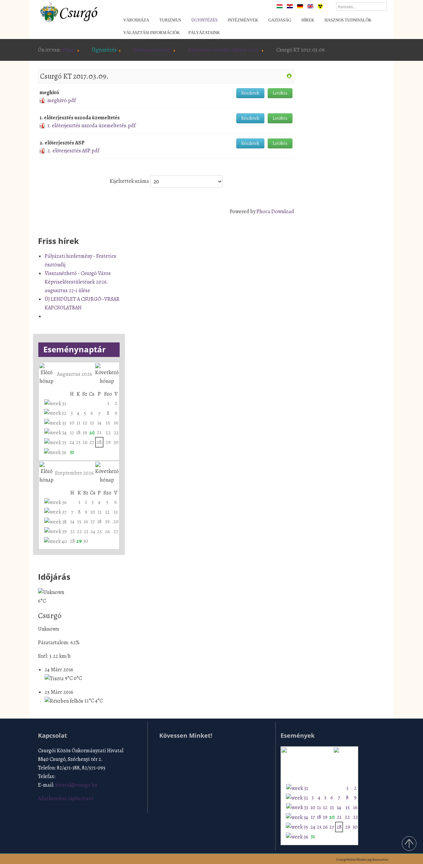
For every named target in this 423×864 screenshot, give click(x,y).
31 (72, 452)
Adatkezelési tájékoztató (66, 798)
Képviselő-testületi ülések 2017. (223, 50)
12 (85, 422)
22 (108, 432)
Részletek (250, 93)
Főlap (69, 50)
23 (116, 432)
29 (108, 442)
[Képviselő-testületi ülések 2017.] (289, 75)
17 (72, 432)
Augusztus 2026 (74, 374)
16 (116, 422)
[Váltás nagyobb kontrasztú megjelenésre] (320, 6)
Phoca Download (275, 211)
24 (71, 442)
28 (99, 442)
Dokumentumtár (152, 50)
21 (99, 432)
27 (91, 442)
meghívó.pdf (61, 100)
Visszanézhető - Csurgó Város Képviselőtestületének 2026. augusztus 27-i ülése (78, 282)
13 (92, 422)
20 (92, 432)
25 (78, 442)
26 (85, 442)
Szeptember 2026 (74, 473)
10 (71, 422)
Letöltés (280, 93)
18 (78, 432)
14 (99, 422)
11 (78, 422)
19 (85, 432)
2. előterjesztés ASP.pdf (73, 150)
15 (108, 422)
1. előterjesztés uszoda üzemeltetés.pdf (91, 125)
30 (116, 442)
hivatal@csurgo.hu (76, 785)
